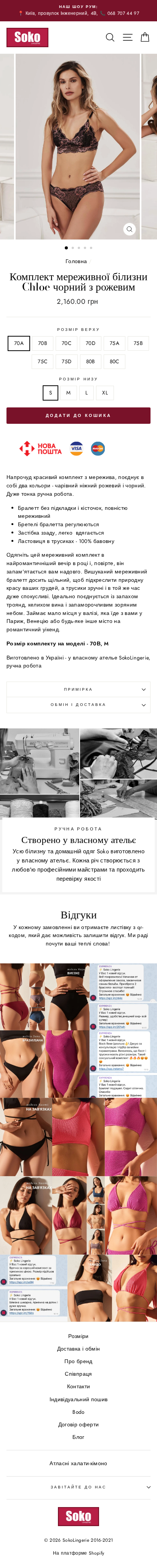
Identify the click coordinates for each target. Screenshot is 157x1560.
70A (19, 343)
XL (105, 392)
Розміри (78, 1336)
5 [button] (92, 249)
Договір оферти (78, 1424)
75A (114, 343)
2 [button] (73, 249)
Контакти (78, 1386)
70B (42, 343)
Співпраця (78, 1374)
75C (42, 361)
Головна (76, 261)
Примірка (78, 689)
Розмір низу (78, 379)
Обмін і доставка (78, 704)
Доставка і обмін (78, 1348)
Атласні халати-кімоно (78, 1463)
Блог (78, 1437)
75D (66, 361)
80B (90, 361)
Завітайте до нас (79, 1487)
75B (138, 343)
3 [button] (80, 249)
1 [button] (67, 248)
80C (114, 361)
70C (66, 343)
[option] (78, 11)
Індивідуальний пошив (79, 1399)
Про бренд (78, 1361)
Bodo (78, 1412)
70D (90, 343)
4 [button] (86, 249)
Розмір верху (78, 329)
